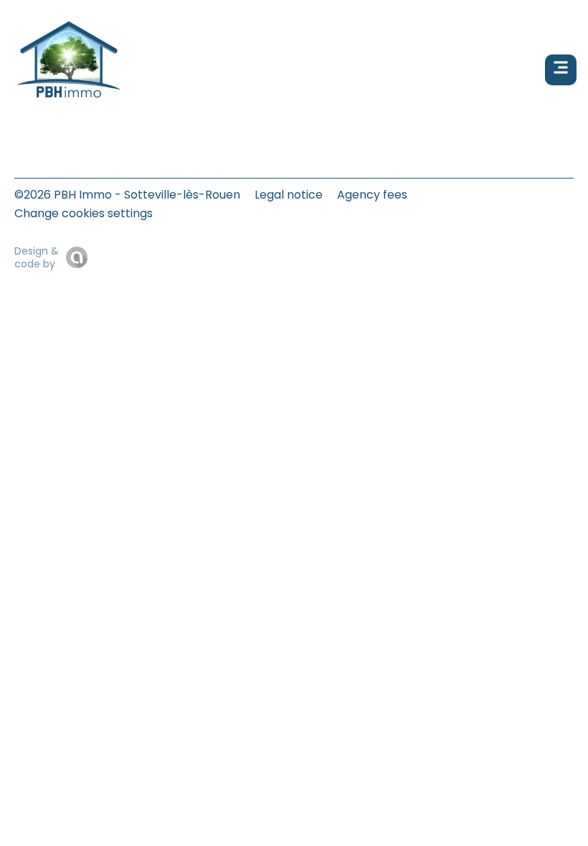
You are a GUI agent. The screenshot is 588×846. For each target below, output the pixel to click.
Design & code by (36, 257)
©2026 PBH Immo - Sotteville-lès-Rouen (127, 194)
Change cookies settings (83, 213)
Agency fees (372, 194)
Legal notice (289, 194)
